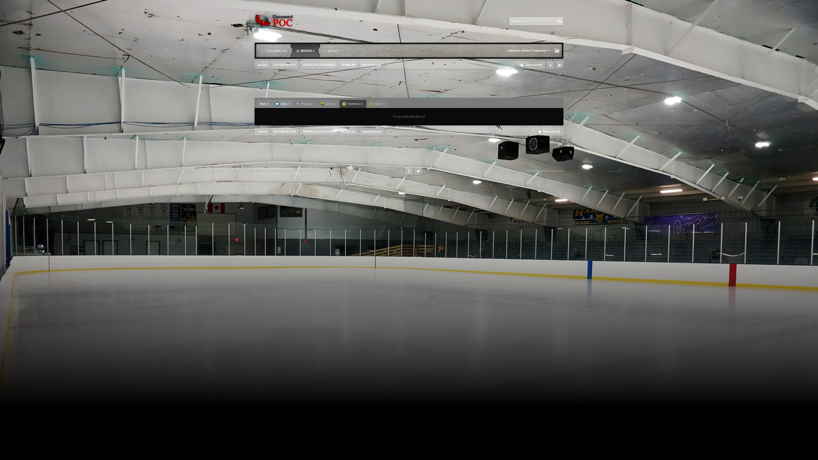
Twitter (559, 65)
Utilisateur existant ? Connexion (528, 50)
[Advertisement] (409, 83)
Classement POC (276, 50)
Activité (332, 50)
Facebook (550, 65)
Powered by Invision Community (544, 170)
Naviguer (306, 50)
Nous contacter (292, 173)
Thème (273, 173)
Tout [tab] (264, 103)
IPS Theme (261, 168)
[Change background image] (557, 50)
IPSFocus (276, 168)
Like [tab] (284, 103)
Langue (259, 173)
